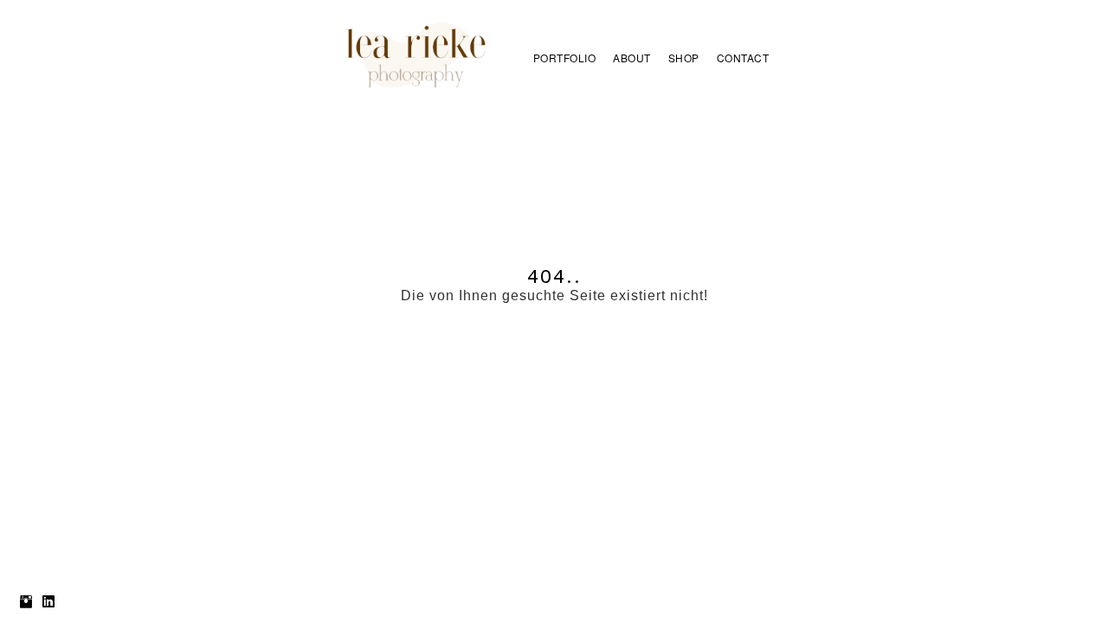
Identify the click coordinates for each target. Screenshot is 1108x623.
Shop (683, 57)
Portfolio (564, 57)
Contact (743, 57)
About (632, 57)
